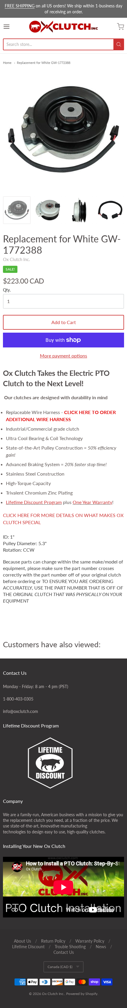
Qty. (7, 290)
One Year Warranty (92, 502)
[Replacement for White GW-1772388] (17, 210)
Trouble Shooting (70, 946)
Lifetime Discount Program (34, 502)
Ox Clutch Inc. (16, 259)
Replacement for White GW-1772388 (43, 63)
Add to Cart (63, 322)
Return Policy (53, 940)
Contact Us (63, 952)
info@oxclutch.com (20, 711)
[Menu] (15, 26)
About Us (22, 940)
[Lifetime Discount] (63, 763)
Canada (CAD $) (60, 966)
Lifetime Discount (28, 946)
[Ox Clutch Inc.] (63, 27)
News (101, 946)
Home (7, 63)
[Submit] (118, 44)
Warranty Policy (89, 940)
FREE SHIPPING (20, 5)
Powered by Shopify (81, 993)
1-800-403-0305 (18, 698)
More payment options (63, 355)
